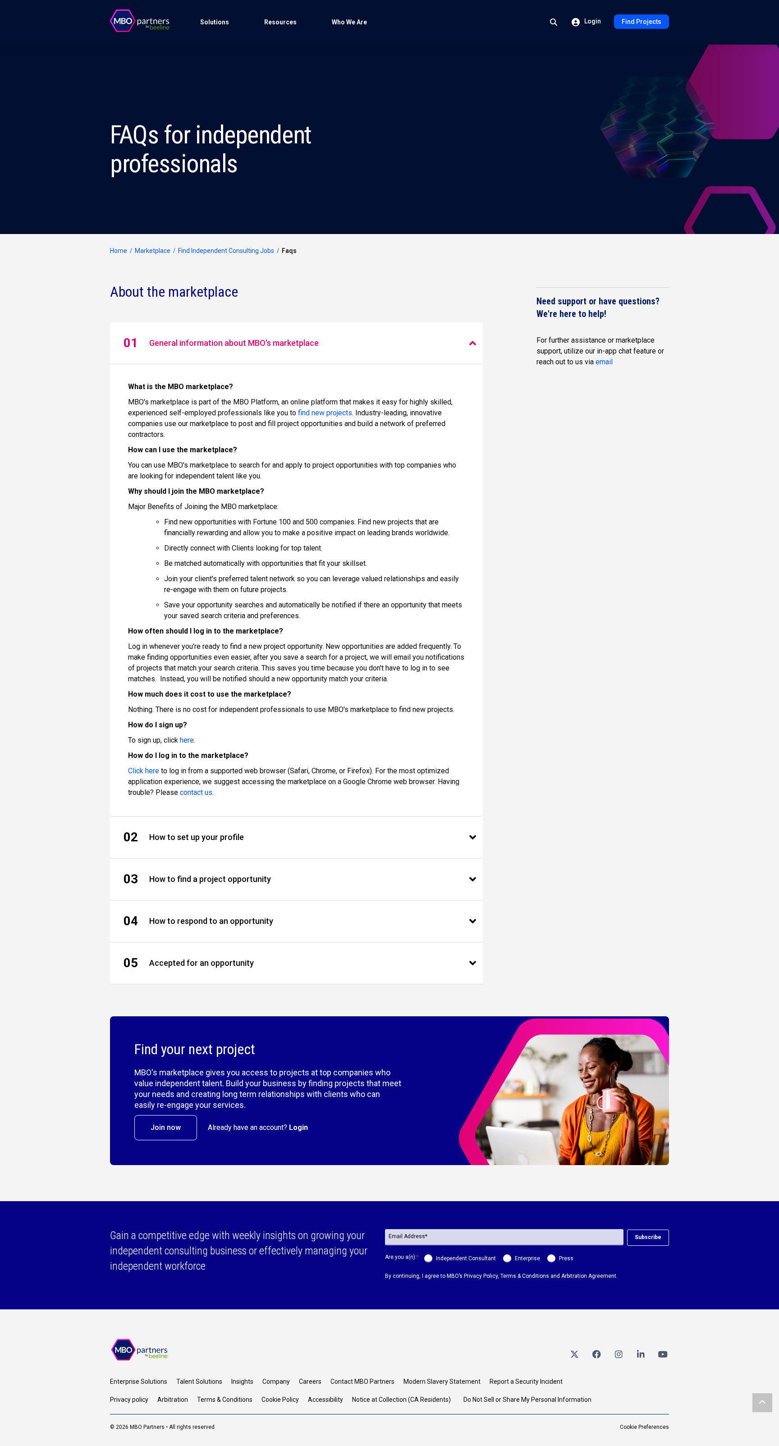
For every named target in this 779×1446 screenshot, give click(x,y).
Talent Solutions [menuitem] (199, 1381)
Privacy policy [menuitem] (129, 1399)
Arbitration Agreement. (589, 1276)
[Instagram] (618, 1353)
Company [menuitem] (276, 1381)
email (604, 362)
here (187, 740)
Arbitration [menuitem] (172, 1399)
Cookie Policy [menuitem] (280, 1399)
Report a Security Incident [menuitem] (526, 1381)
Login (592, 21)
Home (118, 251)
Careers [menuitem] (310, 1381)
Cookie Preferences (644, 1427)
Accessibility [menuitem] (325, 1399)
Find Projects (641, 21)
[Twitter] (574, 1353)
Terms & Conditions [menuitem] (224, 1399)
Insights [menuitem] (242, 1381)
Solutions (214, 22)
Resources (280, 22)
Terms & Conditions (524, 1276)
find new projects (325, 413)
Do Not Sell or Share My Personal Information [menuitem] (527, 1399)
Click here (143, 771)
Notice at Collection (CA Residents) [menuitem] (401, 1399)
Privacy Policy (481, 1276)
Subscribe (648, 1237)
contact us (196, 792)
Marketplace (152, 251)
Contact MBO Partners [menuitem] (362, 1381)
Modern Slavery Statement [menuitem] (442, 1381)
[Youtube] (662, 1353)
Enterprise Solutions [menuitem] (138, 1381)
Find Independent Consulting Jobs (226, 251)
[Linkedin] (640, 1353)
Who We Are (349, 22)
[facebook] (596, 1353)
